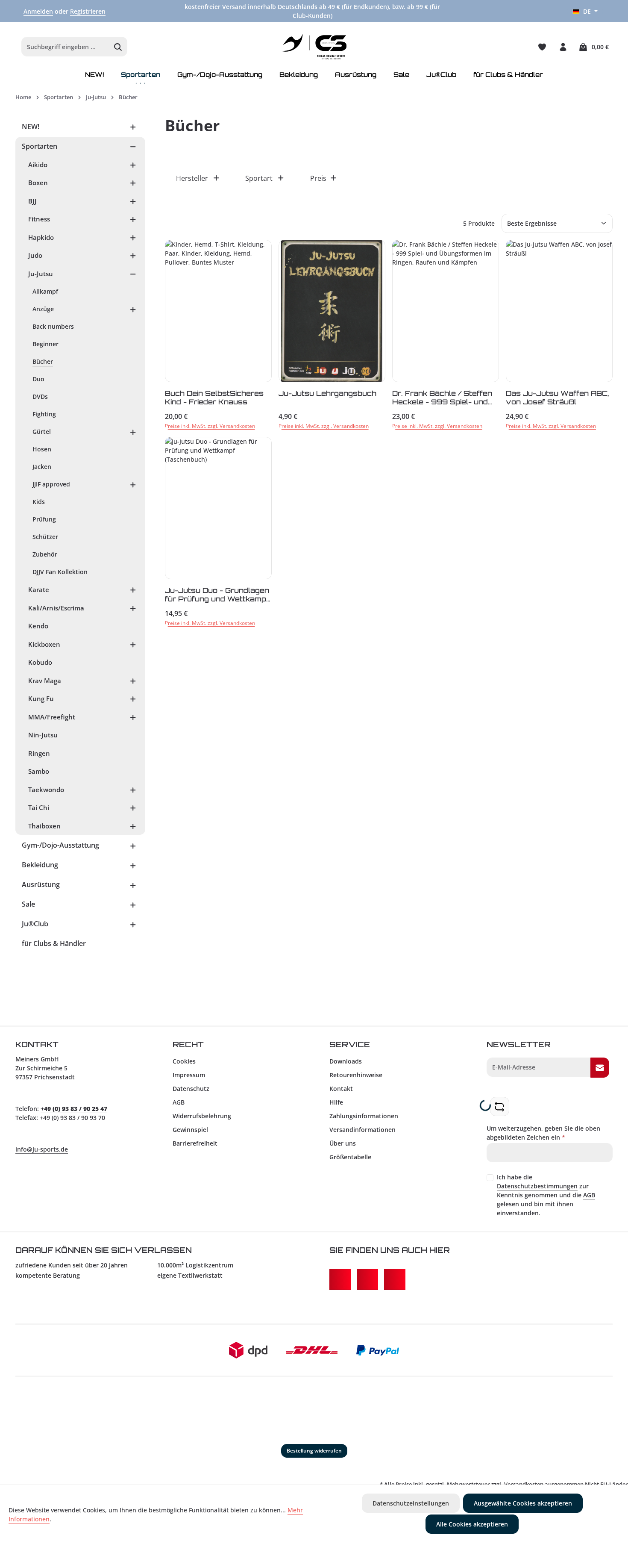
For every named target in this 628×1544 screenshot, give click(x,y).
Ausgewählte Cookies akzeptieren (523, 1503)
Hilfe (336, 1102)
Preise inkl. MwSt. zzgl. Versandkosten (210, 426)
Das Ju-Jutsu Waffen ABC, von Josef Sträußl (557, 397)
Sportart (259, 178)
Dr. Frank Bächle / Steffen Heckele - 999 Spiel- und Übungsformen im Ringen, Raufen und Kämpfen (442, 397)
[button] (133, 126)
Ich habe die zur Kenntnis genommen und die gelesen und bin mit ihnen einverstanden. (546, 1195)
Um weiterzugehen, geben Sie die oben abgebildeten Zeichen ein (543, 1132)
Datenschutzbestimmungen (537, 1186)
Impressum (189, 1075)
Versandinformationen (362, 1130)
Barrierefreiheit (195, 1143)
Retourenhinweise (355, 1075)
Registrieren (88, 11)
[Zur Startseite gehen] (314, 47)
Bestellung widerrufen (314, 1450)
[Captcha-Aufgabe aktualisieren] (499, 1106)
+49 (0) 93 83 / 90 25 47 (74, 1109)
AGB (179, 1102)
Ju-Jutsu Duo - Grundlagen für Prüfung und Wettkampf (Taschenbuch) (217, 594)
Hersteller (192, 178)
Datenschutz (191, 1088)
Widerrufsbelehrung (202, 1116)
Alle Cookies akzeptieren (472, 1524)
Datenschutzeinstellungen (411, 1503)
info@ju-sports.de (41, 1149)
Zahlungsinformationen (363, 1116)
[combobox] (65, 47)
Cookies (184, 1061)
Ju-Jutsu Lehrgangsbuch (327, 393)
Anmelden (38, 11)
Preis (318, 178)
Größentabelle (350, 1157)
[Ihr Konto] (562, 46)
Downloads (345, 1061)
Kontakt (341, 1088)
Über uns (342, 1143)
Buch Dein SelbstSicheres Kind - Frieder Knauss (214, 397)
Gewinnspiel (190, 1130)
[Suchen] (118, 47)
